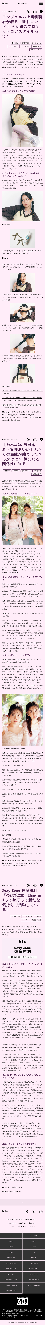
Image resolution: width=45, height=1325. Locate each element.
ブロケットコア (36, 50)
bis (34, 1252)
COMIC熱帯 (33, 1263)
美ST (11, 1252)
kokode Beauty (11, 1279)
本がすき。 (11, 1274)
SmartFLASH (11, 1263)
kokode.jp (34, 1274)
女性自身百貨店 (34, 1279)
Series (19, 1219)
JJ (11, 1236)
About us (22, 1223)
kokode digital (34, 1285)
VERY (11, 1241)
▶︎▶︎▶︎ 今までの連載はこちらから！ (14, 1187)
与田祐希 (7, 471)
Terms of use (14, 1227)
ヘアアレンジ (25, 46)
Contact (32, 1223)
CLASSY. (33, 1236)
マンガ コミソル (33, 1269)
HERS (11, 1247)
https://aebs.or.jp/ (11, 1317)
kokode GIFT (11, 1290)
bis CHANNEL (31, 1219)
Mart (34, 1247)
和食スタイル (11, 1257)
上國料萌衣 (25, 43)
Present (11, 1223)
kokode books (11, 1285)
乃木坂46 (16, 471)
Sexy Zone (25, 920)
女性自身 (34, 1257)
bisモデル (15, 43)
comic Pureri (11, 1269)
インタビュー (26, 471)
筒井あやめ (37, 471)
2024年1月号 (37, 46)
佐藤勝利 (38, 916)
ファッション (13, 46)
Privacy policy (29, 1227)
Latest (10, 1219)
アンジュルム (36, 43)
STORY (33, 1241)
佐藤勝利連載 (36, 920)
